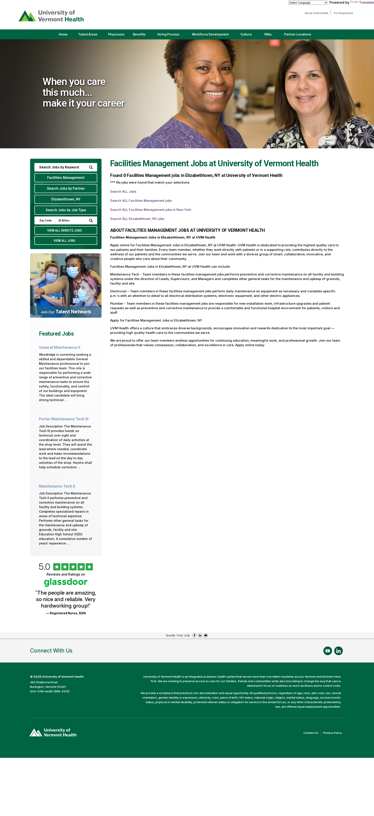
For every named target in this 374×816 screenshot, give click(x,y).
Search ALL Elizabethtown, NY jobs (137, 219)
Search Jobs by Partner (66, 188)
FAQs (268, 34)
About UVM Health (317, 13)
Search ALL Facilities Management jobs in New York (150, 210)
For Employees (344, 13)
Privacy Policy (333, 733)
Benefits (139, 34)
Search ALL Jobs (123, 191)
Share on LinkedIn (200, 635)
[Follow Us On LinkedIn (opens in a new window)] (338, 651)
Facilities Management (65, 178)
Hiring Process (172, 35)
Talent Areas (91, 35)
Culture (249, 35)
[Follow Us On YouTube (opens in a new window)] (327, 651)
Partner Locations (301, 35)
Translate (366, 2)
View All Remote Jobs (64, 230)
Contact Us (312, 733)
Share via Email (205, 635)
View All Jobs (64, 240)
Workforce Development (210, 34)
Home (63, 34)
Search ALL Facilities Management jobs (141, 200)
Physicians (118, 35)
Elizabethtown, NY (66, 199)
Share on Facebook (194, 635)
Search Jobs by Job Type (66, 210)
